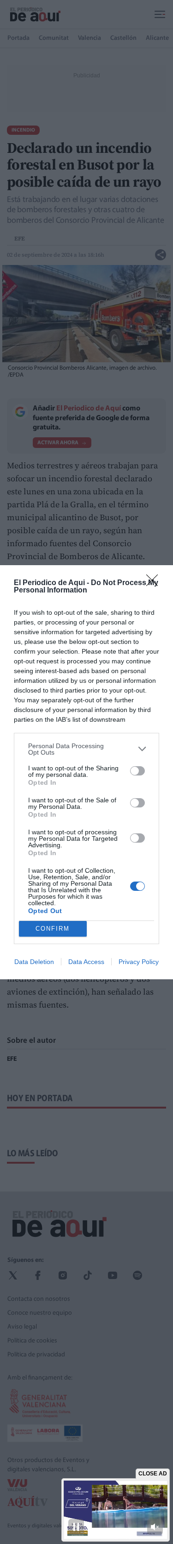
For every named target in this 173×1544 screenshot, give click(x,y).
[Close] (155, 583)
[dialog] (86, 772)
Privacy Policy (139, 961)
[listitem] (86, 749)
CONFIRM (53, 928)
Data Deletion (34, 961)
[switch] (137, 770)
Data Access (86, 961)
